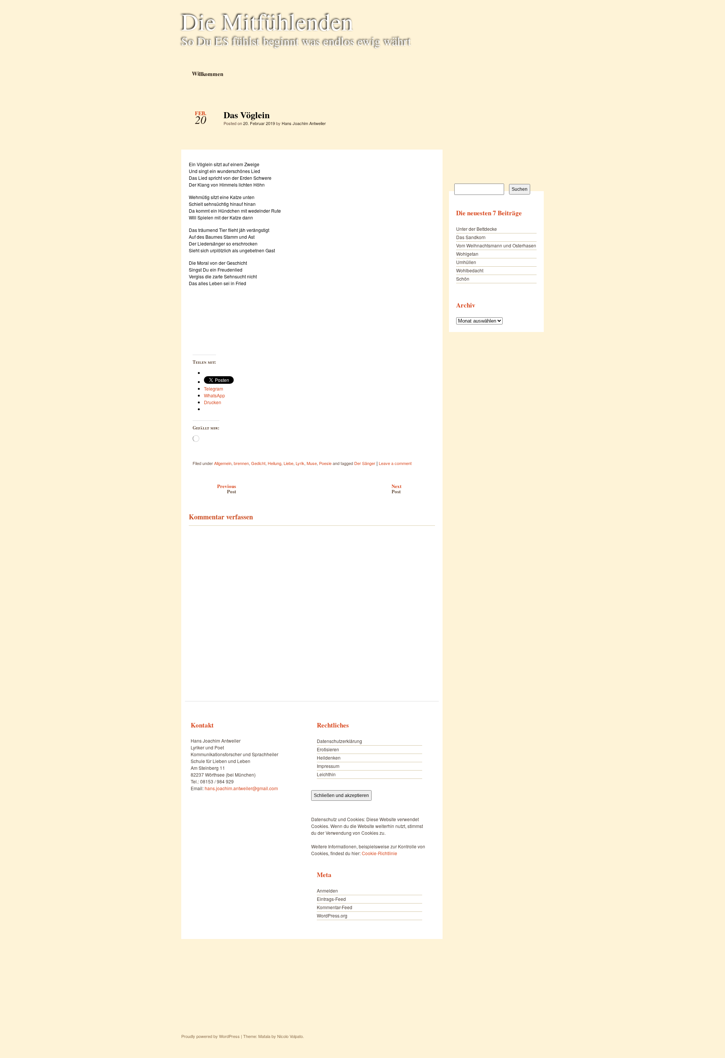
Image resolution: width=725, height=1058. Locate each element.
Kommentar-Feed (334, 907)
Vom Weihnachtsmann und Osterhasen (496, 245)
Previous (226, 488)
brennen (241, 463)
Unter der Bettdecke (476, 229)
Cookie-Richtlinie (379, 853)
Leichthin (326, 774)
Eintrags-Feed (331, 899)
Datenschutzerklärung (339, 741)
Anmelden (327, 890)
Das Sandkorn (471, 237)
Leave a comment (395, 463)
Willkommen (207, 73)
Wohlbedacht (469, 270)
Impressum (328, 766)
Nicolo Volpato (290, 1036)
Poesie (325, 463)
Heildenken (329, 757)
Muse (312, 463)
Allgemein (222, 463)
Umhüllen (466, 262)
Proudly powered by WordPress (210, 1036)
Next (396, 488)
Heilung (274, 463)
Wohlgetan (467, 253)
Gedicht (258, 463)
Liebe (288, 463)
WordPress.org (332, 915)
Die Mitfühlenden (267, 21)
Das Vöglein (422, 117)
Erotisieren (328, 749)
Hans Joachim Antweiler (304, 123)
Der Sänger (364, 463)
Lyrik (300, 463)
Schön (462, 278)
